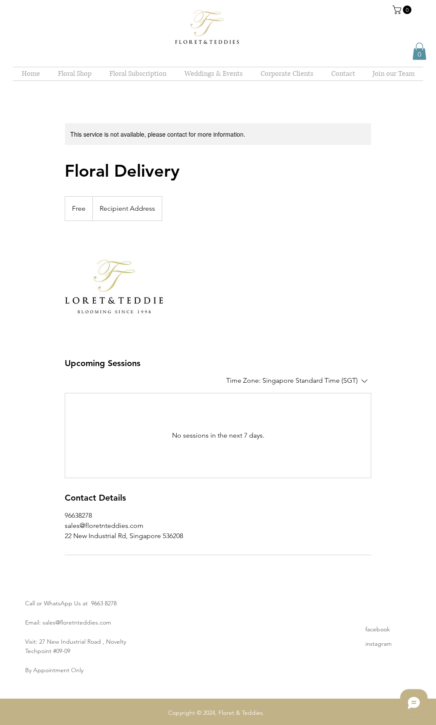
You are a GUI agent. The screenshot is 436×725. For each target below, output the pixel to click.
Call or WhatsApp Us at (58, 603)
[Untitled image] (114, 289)
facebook (377, 629)
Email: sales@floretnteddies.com (68, 622)
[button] (403, 10)
